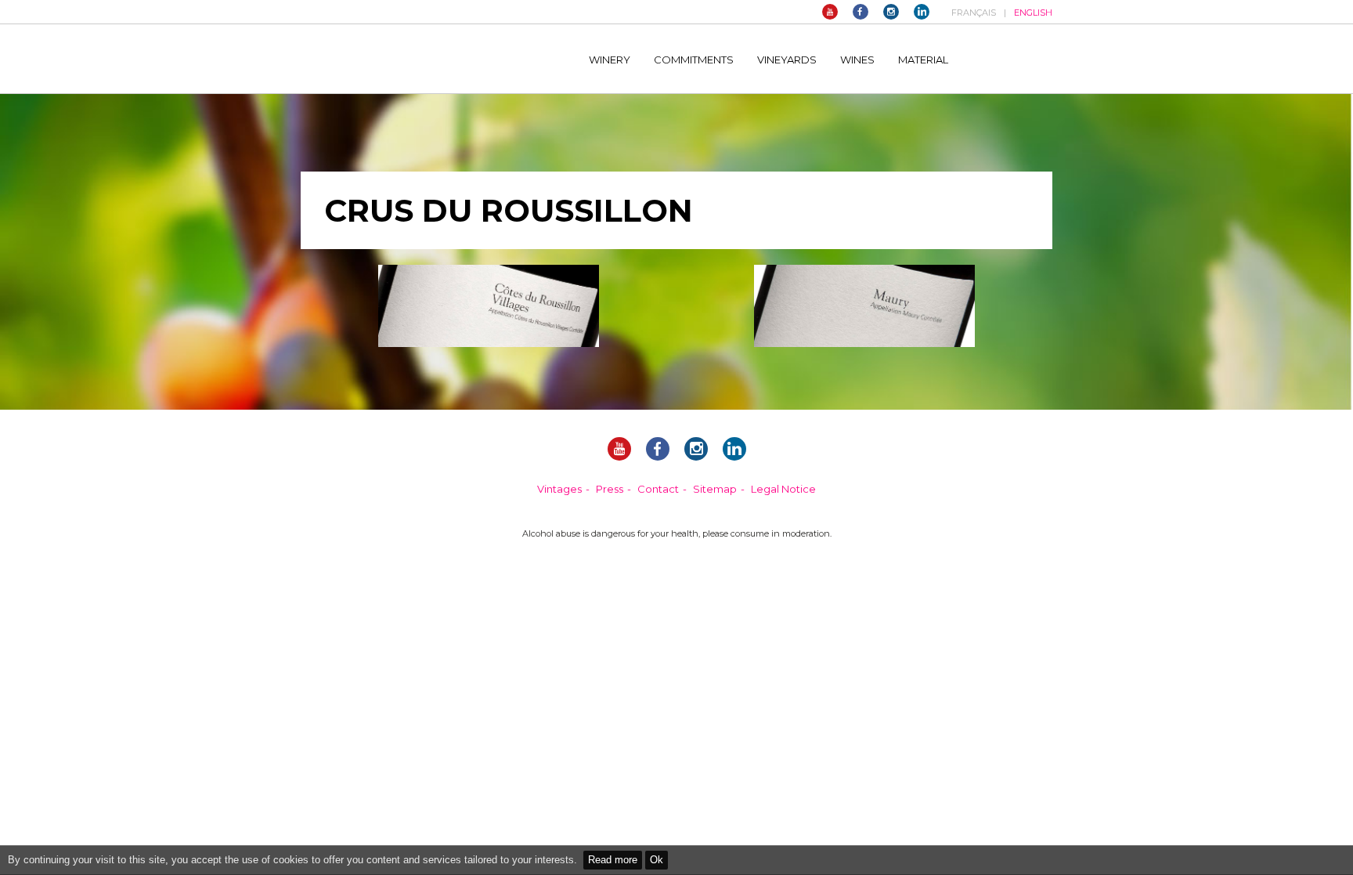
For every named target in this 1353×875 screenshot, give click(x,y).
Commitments (694, 59)
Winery (609, 59)
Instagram (891, 12)
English (1033, 12)
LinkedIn (921, 12)
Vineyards (787, 59)
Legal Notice (783, 489)
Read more (612, 860)
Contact (658, 489)
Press (609, 489)
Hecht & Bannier (427, 58)
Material (923, 59)
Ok (656, 860)
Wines (857, 59)
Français (973, 12)
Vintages (559, 489)
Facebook (860, 12)
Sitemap (715, 489)
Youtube (830, 12)
